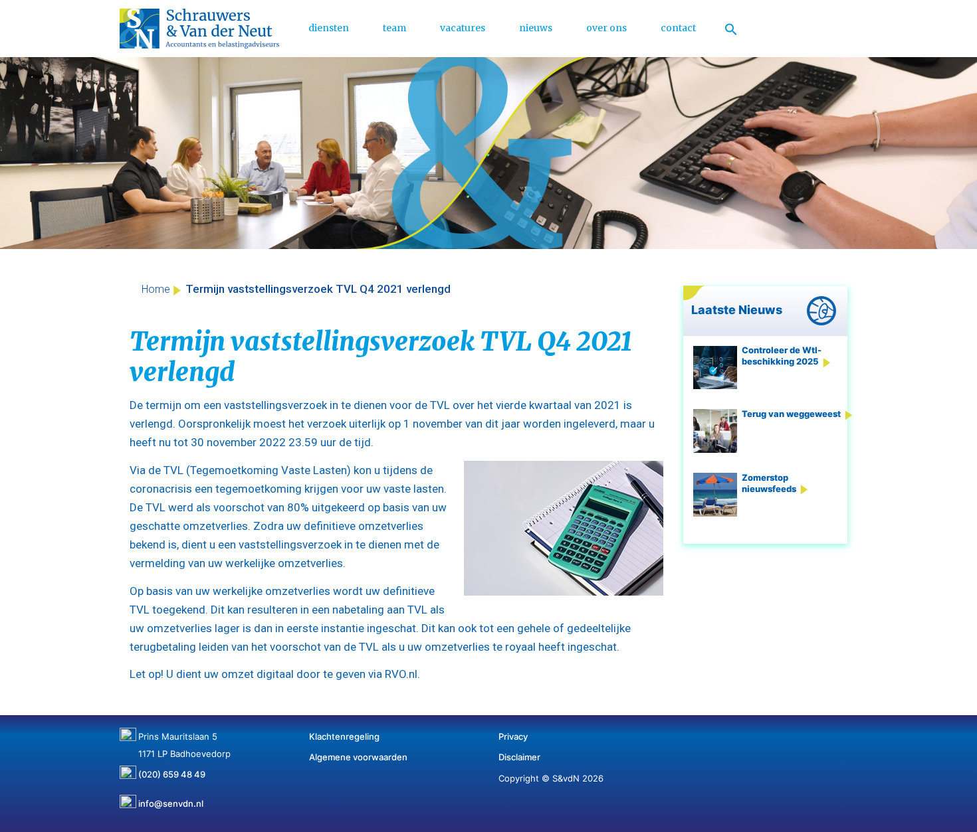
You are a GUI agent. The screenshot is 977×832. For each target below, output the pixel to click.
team (394, 28)
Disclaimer (519, 757)
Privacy (513, 736)
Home (156, 289)
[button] (731, 28)
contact (678, 28)
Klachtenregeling (344, 736)
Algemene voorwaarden (358, 757)
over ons (606, 28)
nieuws (535, 28)
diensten (328, 28)
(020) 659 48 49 (171, 769)
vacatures (462, 28)
